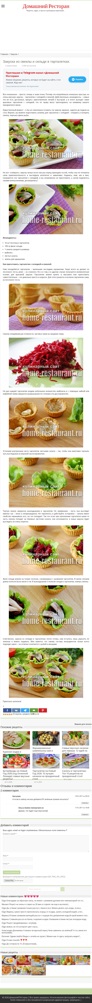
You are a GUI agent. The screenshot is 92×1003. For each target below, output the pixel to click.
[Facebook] (7, 710)
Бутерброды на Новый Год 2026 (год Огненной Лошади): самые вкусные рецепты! (16, 775)
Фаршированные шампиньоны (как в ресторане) (42, 751)
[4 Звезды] (10, 714)
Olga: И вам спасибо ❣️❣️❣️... (15, 940)
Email (6, 864)
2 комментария (11, 66)
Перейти (79, 79)
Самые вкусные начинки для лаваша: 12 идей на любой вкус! (75, 751)
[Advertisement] (46, 29)
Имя (5, 856)
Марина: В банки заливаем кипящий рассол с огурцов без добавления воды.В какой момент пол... (45, 915)
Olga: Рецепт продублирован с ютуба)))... (19, 923)
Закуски (13, 54)
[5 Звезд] (11, 714)
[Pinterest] (43, 710)
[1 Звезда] (4, 714)
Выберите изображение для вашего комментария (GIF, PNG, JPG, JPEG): (34, 877)
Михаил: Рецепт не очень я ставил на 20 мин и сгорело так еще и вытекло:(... (35, 904)
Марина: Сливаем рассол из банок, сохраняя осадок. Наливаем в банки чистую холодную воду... (44, 919)
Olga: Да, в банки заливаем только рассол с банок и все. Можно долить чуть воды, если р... (42, 908)
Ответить (85, 803)
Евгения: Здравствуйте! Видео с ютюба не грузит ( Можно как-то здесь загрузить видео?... (41, 936)
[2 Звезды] (6, 714)
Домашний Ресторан (46, 6)
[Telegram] (25, 710)
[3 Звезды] (8, 714)
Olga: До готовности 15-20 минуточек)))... (19, 944)
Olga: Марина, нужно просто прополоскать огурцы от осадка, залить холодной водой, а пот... (42, 912)
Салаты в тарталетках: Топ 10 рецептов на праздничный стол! (74, 773)
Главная (4, 54)
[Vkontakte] (16, 710)
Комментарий (10, 834)
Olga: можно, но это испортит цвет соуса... (20, 927)
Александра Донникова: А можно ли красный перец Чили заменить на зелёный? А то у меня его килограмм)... (44, 931)
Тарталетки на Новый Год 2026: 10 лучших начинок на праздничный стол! (45, 775)
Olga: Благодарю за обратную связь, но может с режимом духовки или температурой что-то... (43, 900)
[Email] (34, 710)
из (84, 796)
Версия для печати (83, 724)
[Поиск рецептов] (62, 889)
